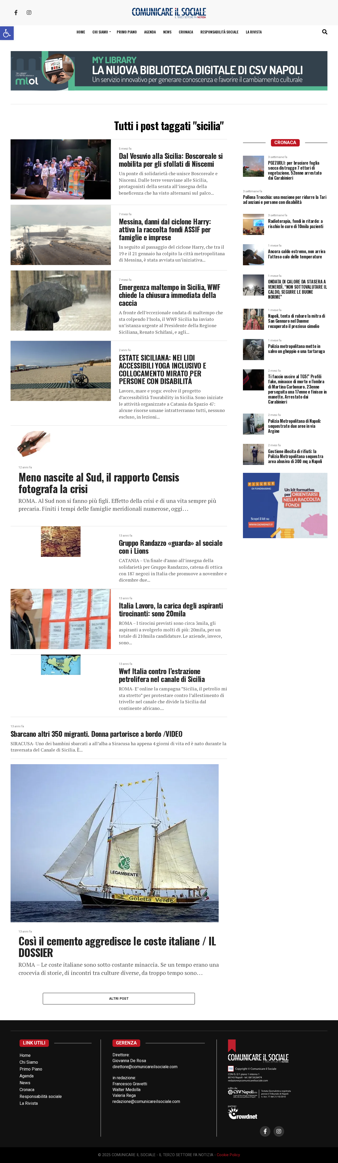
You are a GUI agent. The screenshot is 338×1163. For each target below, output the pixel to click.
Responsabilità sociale (219, 32)
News (167, 32)
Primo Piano (127, 32)
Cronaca (186, 32)
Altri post (119, 998)
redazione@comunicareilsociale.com (146, 1101)
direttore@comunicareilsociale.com (144, 1066)
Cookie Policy (228, 1155)
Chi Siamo (29, 1062)
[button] (7, 33)
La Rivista (254, 32)
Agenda (150, 32)
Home (81, 32)
